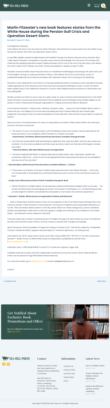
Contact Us (68, 366)
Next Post (102, 281)
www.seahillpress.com (17, 241)
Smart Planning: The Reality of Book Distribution (94, 376)
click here (16, 331)
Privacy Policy (69, 370)
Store (66, 381)
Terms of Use (69, 373)
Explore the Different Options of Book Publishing (94, 389)
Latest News (69, 377)
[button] (88, 5)
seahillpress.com (38, 261)
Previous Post (9, 281)
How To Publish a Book (95, 365)
